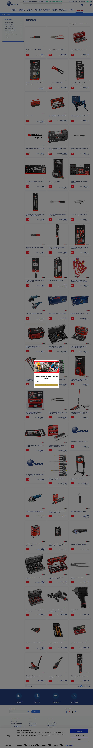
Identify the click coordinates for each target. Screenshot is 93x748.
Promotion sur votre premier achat (46, 377)
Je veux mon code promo (46, 385)
